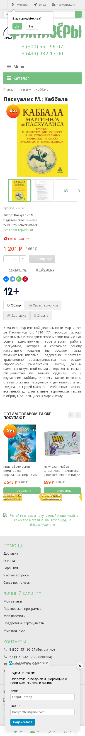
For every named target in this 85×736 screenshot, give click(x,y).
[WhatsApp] (19, 279)
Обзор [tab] (16, 305)
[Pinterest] (25, 279)
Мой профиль (14, 616)
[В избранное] (38, 498)
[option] (19, 190)
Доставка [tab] (18, 315)
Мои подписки (14, 630)
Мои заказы (12, 601)
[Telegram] (12, 279)
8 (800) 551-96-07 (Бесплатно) (32, 649)
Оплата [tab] (43, 315)
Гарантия (10, 568)
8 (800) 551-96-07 (42, 46)
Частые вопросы (16, 575)
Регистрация (66, 4)
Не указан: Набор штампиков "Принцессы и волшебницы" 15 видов (62, 470)
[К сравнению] (31, 498)
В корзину (24, 491)
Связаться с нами (17, 582)
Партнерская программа (22, 608)
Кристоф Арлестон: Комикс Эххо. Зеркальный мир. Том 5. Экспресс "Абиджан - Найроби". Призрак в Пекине (20, 470)
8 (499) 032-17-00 (42, 53)
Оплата (9, 560)
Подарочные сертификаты (23, 623)
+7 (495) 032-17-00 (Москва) (30, 656)
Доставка (10, 553)
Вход (42, 4)
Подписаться (22, 722)
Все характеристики (18, 230)
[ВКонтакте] (6, 279)
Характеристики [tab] (45, 305)
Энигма (31, 220)
